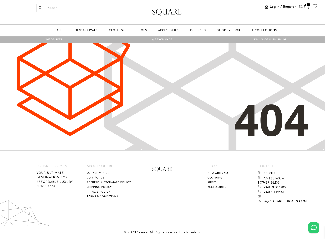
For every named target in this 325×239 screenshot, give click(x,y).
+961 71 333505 (274, 187)
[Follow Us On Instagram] (313, 227)
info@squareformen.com (282, 201)
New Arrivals (218, 173)
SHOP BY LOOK (228, 30)
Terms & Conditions (102, 196)
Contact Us (95, 178)
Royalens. (193, 232)
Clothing (214, 178)
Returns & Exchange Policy (109, 182)
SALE (58, 30)
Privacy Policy (98, 192)
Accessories (216, 187)
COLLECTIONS (266, 30)
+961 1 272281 (273, 192)
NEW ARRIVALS (86, 30)
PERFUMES (198, 30)
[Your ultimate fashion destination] (167, 12)
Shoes (212, 182)
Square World (98, 173)
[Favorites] (314, 6)
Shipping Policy (99, 187)
